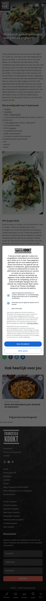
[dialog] (23, 300)
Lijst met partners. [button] (32, 323)
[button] (23, 308)
